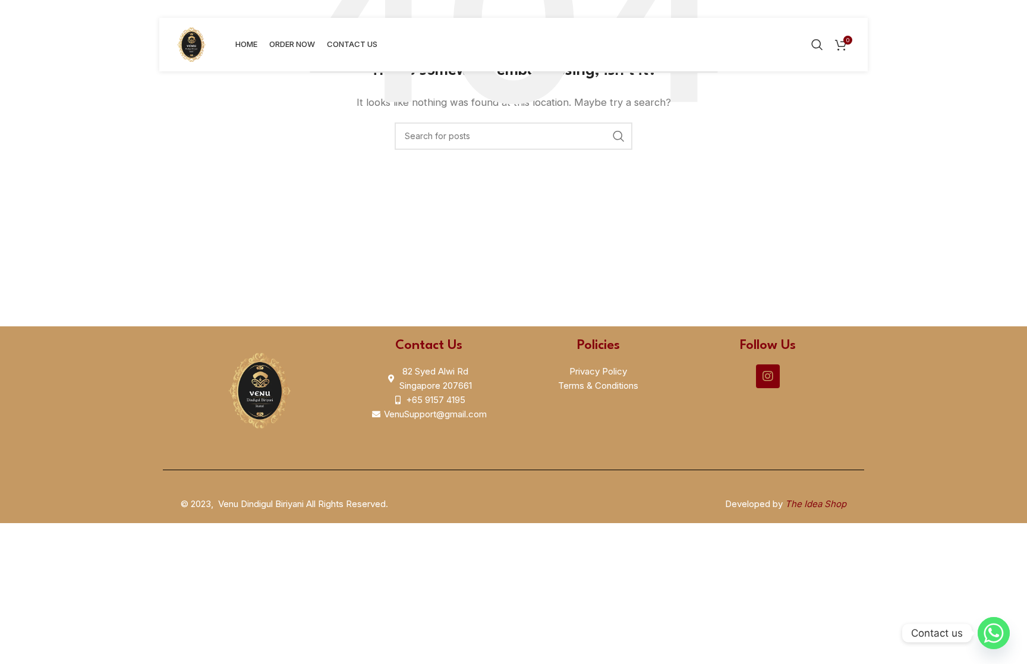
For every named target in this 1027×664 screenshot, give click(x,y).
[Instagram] (768, 376)
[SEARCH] (618, 136)
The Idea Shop (815, 503)
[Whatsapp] (994, 633)
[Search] (817, 44)
